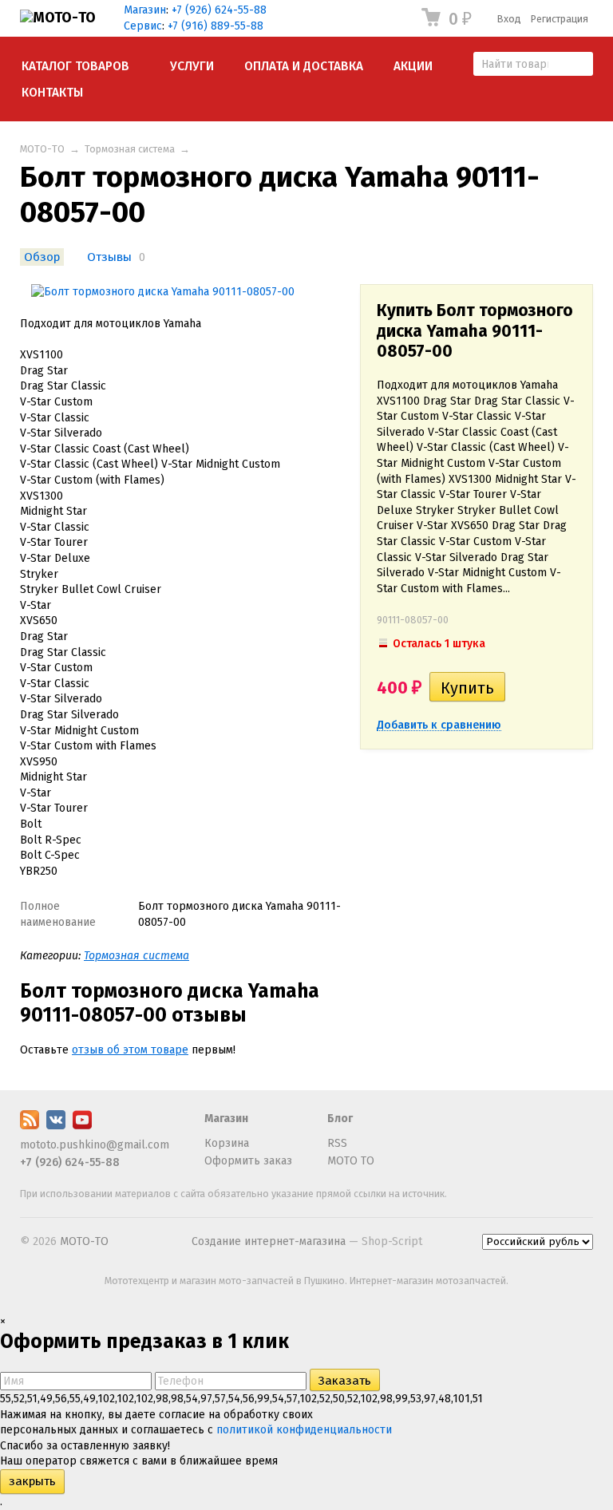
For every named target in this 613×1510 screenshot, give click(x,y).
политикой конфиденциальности (304, 1430)
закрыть (32, 1481)
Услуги (192, 66)
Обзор (42, 257)
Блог (340, 1118)
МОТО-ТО (42, 149)
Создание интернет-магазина (269, 1241)
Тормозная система (130, 149)
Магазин (145, 10)
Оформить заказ (248, 1161)
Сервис (143, 26)
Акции (413, 66)
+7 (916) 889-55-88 (215, 26)
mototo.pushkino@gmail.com (94, 1145)
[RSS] (29, 1125)
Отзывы (109, 257)
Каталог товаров (75, 66)
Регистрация (559, 19)
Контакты (52, 92)
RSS (337, 1143)
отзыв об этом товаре (130, 1050)
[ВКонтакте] (55, 1125)
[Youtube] (82, 1125)
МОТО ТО (350, 1161)
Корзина (226, 1143)
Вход (509, 19)
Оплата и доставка (303, 66)
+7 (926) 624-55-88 (219, 10)
